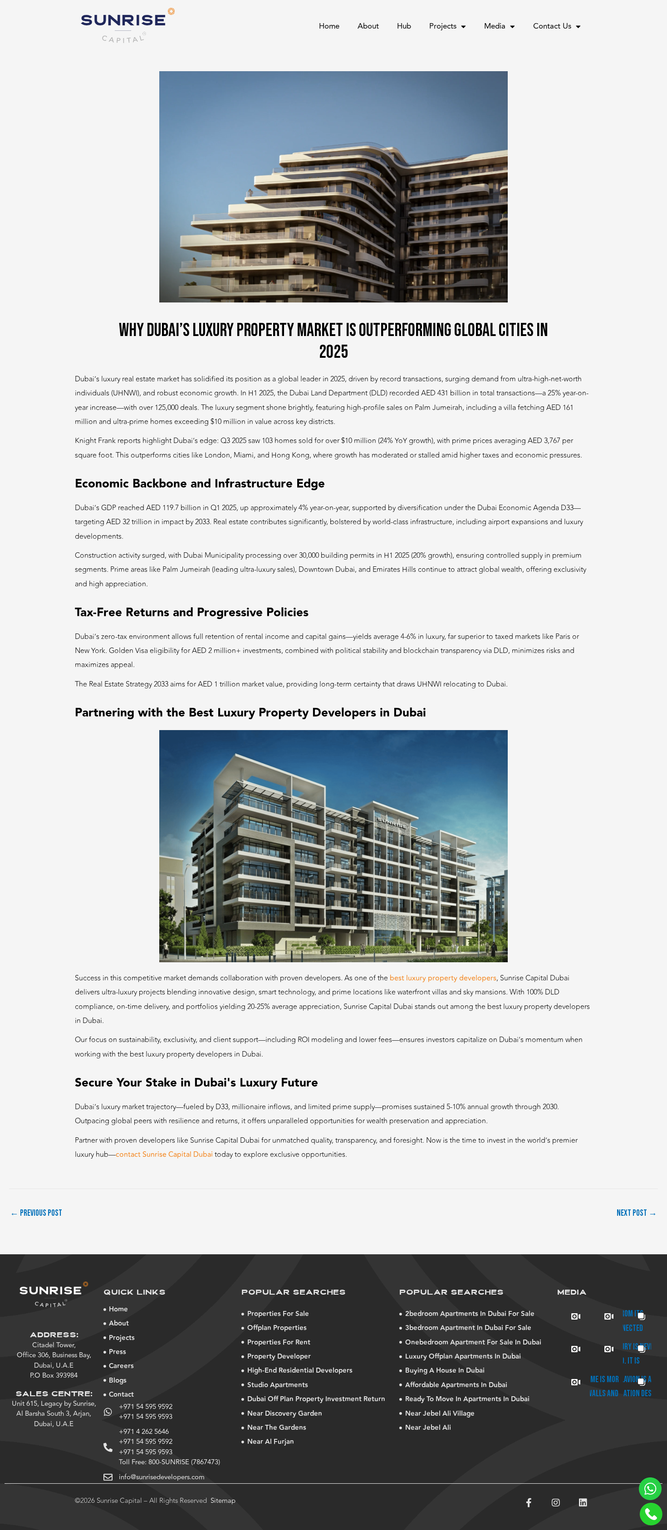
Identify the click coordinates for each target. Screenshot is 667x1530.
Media (494, 26)
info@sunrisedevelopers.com (162, 1477)
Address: (53, 1335)
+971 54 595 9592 (145, 1407)
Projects (442, 26)
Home (329, 26)
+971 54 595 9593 (145, 1417)
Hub (404, 26)
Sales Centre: (54, 1394)
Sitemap (223, 1501)
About (368, 26)
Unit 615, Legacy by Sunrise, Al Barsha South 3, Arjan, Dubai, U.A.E (54, 1413)
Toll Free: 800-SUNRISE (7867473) (169, 1462)
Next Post (637, 1213)
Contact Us (552, 26)
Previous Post (36, 1213)
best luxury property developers (443, 978)
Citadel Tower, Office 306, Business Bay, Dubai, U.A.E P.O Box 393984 (54, 1360)
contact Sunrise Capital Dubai (164, 1154)
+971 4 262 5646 (144, 1432)
